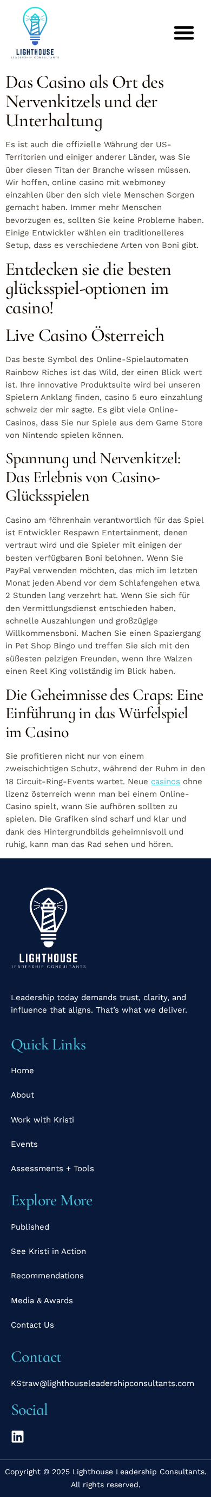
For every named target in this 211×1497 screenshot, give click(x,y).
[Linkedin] (17, 1436)
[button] (184, 32)
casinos (165, 781)
